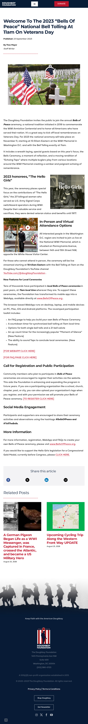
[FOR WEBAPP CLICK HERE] (19, 351)
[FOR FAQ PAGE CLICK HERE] (20, 357)
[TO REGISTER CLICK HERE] (38, 399)
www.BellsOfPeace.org (49, 298)
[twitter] (41, 714)
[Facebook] (8, 479)
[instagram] (36, 714)
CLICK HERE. (62, 455)
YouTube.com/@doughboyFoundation (24, 273)
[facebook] (46, 714)
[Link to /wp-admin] (6, 720)
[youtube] (51, 714)
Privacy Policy (34, 689)
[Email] (65, 479)
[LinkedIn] (46, 479)
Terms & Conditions (51, 689)
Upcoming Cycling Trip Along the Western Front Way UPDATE (65, 539)
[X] (27, 479)
